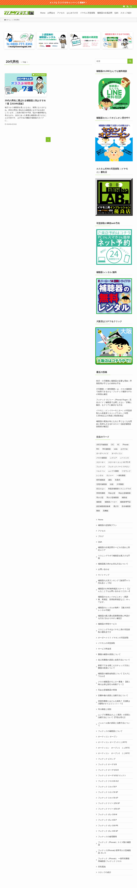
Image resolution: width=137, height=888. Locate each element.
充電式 (117, 480)
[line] (124, 6)
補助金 (124, 497)
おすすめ (124, 449)
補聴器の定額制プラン (107, 525)
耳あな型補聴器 (124, 493)
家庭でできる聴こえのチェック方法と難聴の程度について (114, 666)
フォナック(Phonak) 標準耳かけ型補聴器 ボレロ (114, 851)
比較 (111, 484)
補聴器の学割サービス (107, 624)
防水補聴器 (126, 506)
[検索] (131, 6)
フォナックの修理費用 (107, 837)
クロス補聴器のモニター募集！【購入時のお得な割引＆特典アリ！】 (114, 683)
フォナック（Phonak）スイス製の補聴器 (114, 843)
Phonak (126, 445)
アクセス (102, 531)
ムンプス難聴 (113, 471)
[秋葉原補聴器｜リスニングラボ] (19, 12)
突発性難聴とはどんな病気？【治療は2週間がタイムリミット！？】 (114, 702)
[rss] (127, 6)
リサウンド (126, 471)
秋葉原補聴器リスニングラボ (119, 489)
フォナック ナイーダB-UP (109, 809)
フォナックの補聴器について (110, 731)
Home (100, 520)
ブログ (101, 536)
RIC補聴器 (106, 449)
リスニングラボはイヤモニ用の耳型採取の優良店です (114, 630)
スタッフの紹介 (104, 872)
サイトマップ (103, 575)
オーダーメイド (102, 453)
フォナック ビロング (106, 759)
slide (115, 449)
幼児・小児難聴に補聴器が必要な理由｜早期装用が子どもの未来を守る (114, 382)
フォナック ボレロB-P (107, 820)
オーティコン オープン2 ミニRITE (114, 753)
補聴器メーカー (111, 502)
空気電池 (102, 867)
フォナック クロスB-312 (108, 781)
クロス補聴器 (101, 458)
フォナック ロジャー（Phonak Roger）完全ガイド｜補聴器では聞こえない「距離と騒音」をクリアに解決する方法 (114, 402)
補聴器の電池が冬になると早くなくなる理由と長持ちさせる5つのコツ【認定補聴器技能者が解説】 (114, 424)
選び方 (116, 506)
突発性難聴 (100, 493)
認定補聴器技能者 (103, 506)
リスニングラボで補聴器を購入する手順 (114, 557)
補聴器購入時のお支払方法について (113, 564)
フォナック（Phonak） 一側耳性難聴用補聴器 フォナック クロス (113, 859)
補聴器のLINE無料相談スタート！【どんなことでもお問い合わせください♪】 (114, 590)
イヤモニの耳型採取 (106, 643)
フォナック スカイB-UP (108, 798)
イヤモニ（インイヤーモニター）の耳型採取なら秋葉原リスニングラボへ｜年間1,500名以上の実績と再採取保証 (114, 413)
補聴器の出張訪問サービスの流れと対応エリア (114, 548)
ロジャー (109, 475)
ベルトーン (100, 471)
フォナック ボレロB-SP (108, 831)
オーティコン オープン (107, 737)
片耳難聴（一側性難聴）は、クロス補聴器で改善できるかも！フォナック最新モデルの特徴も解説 (114, 391)
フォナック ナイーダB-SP (109, 803)
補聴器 (99, 502)
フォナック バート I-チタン (119, 467)
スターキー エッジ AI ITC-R (119, 462)
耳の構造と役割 (104, 709)
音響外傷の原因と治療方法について (113, 695)
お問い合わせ (103, 569)
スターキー (100, 462)
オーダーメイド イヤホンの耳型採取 (113, 638)
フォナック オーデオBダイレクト (112, 775)
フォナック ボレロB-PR (108, 825)
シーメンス (124, 458)
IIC (118, 445)
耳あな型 (111, 493)
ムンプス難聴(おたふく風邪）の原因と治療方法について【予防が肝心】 (114, 716)
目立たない (100, 489)
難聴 (98, 511)
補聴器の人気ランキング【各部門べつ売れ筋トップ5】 (114, 581)
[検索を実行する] (130, 61)
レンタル (99, 475)
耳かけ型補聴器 (112, 497)
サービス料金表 (104, 649)
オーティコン (117, 453)
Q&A (100, 542)
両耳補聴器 (100, 480)
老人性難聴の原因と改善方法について (114, 660)
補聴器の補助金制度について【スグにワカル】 (114, 674)
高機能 (105, 511)
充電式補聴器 (101, 484)
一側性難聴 (121, 475)
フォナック (100, 467)
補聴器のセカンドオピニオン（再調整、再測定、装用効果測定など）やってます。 (114, 599)
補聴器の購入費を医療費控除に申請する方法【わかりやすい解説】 (114, 617)
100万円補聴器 (102, 445)
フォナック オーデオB (107, 764)
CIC (112, 445)
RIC (97, 449)
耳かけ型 (99, 497)
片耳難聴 (120, 484)
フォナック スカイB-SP (108, 792)
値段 (110, 480)
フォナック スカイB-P (107, 787)
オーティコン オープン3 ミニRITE (112, 742)
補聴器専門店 (125, 502)
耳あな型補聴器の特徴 (107, 690)
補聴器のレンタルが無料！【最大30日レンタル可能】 (114, 609)
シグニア (113, 458)
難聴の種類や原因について (109, 654)
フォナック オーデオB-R (108, 770)
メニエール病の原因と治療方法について (114, 724)
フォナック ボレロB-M (107, 814)
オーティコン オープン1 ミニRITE (114, 748)
